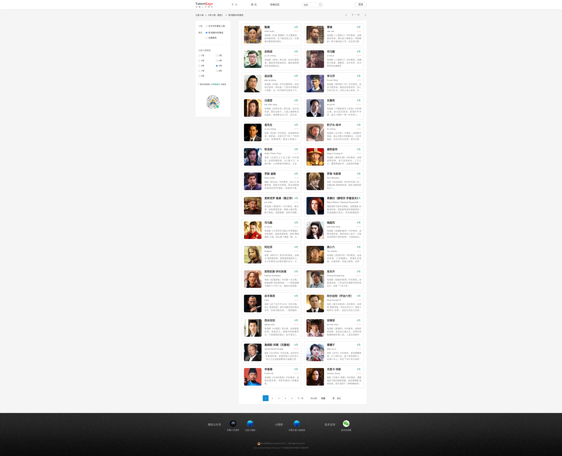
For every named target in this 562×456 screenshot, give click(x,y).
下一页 (300, 398)
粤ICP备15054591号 (296, 444)
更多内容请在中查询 (212, 84)
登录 (360, 4)
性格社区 (275, 4)
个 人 (234, 4)
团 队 (254, 4)
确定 (339, 398)
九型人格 (199, 15)
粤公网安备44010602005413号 (273, 444)
